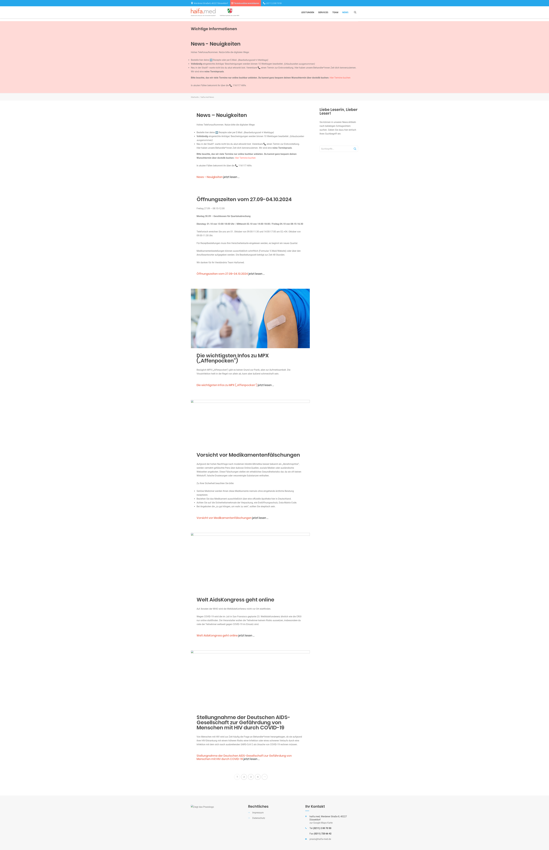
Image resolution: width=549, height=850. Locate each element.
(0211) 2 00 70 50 (274, 3)
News (345, 12)
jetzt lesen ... (218, 177)
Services (323, 12)
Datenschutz (258, 818)
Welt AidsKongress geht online (235, 599)
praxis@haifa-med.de (320, 839)
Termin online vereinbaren (246, 3)
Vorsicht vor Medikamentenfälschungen (248, 455)
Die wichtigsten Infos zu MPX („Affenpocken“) (233, 358)
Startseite (195, 97)
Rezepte (217, 60)
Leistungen (307, 12)
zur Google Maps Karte (321, 822)
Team (335, 12)
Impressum (258, 812)
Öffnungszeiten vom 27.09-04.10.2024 (244, 199)
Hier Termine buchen (340, 77)
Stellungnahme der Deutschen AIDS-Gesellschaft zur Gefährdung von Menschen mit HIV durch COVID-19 (243, 722)
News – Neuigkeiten (222, 115)
